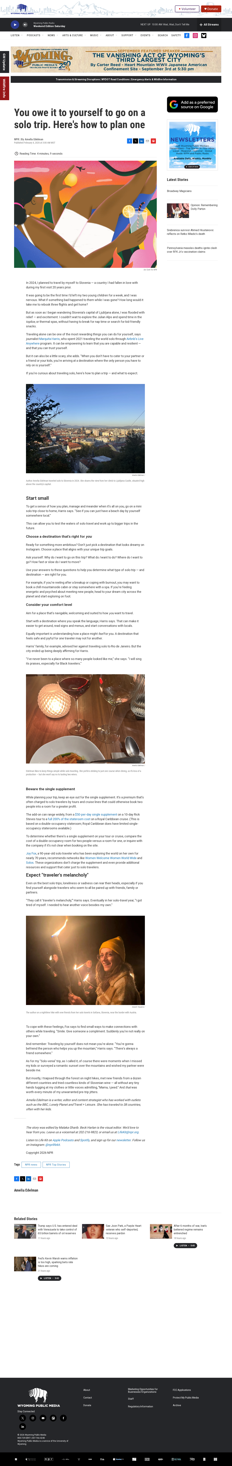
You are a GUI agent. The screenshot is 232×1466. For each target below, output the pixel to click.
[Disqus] (116, 1331)
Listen (15, 35)
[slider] (30, 24)
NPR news (31, 1164)
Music (94, 35)
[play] (15, 25)
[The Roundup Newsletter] (192, 145)
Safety (176, 35)
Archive (177, 1405)
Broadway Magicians (179, 191)
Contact (87, 1397)
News (51, 35)
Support (127, 35)
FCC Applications (182, 1390)
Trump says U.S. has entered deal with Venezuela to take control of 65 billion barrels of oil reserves (57, 1229)
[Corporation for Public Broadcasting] (16, 1459)
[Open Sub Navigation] (22, 35)
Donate (212, 9)
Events (145, 35)
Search (163, 35)
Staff (131, 1399)
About (110, 35)
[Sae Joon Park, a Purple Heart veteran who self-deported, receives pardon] (93, 1231)
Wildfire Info (4, 88)
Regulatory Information (140, 1406)
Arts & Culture (72, 35)
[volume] (25, 25)
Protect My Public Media (186, 1397)
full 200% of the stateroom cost (69, 819)
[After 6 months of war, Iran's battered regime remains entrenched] (161, 1231)
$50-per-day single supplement (96, 814)
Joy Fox (31, 853)
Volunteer (189, 9)
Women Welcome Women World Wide (111, 858)
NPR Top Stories (56, 1164)
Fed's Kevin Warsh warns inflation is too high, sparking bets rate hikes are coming (58, 1262)
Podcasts (33, 35)
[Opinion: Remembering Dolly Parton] (178, 210)
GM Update (4, 62)
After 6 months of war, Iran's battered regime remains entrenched (190, 1229)
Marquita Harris (49, 339)
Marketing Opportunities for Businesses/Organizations (143, 1390)
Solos (30, 862)
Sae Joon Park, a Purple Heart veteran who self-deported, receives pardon (123, 1229)
